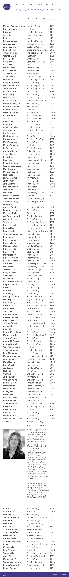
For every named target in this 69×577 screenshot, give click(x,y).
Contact (53, 4)
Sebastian (9, 130)
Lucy (10, 353)
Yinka (7, 263)
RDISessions (38, 4)
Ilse (9, 133)
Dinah (9, 97)
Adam (8, 320)
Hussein (11, 103)
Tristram (10, 88)
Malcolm (10, 187)
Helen (9, 514)
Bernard (10, 314)
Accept (64, 574)
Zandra (10, 403)
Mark (9, 169)
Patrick (9, 50)
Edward (10, 41)
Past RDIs (31, 19)
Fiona (8, 394)
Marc (9, 362)
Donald (11, 85)
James (9, 154)
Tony (11, 347)
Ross (10, 317)
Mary (10, 400)
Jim (7, 118)
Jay (8, 368)
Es (7, 148)
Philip (9, 406)
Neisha (10, 136)
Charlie (9, 374)
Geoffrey (11, 216)
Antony (11, 341)
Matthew (10, 91)
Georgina (12, 166)
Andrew (9, 207)
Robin (9, 308)
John (9, 44)
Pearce (12, 332)
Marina (9, 547)
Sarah (8, 293)
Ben (7, 287)
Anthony (10, 151)
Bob (9, 139)
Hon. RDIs (23, 19)
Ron (7, 32)
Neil (9, 523)
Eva (8, 278)
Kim (8, 38)
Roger (8, 305)
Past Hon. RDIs (41, 19)
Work (36, 425)
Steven (10, 29)
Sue (7, 62)
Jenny (9, 47)
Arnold (13, 418)
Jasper (10, 350)
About (17, 4)
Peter (8, 59)
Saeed (9, 568)
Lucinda (12, 106)
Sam (8, 237)
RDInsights (29, 4)
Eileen (8, 157)
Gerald (9, 415)
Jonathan (9, 269)
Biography (30, 425)
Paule (10, 127)
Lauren (9, 109)
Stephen (10, 284)
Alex (10, 344)
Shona (9, 231)
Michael (14, 26)
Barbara (11, 261)
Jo (8, 421)
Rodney (11, 296)
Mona (9, 100)
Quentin (9, 56)
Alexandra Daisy (10, 203)
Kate (7, 65)
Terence (12, 562)
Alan (9, 302)
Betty (9, 272)
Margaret (11, 82)
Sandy (9, 391)
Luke (9, 383)
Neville (9, 67)
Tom (8, 190)
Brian (7, 160)
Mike (10, 142)
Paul (8, 508)
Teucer (9, 553)
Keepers (50, 19)
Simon (10, 163)
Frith (7, 290)
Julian (9, 76)
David (11, 112)
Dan (9, 386)
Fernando (12, 210)
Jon (8, 35)
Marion (11, 145)
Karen (8, 365)
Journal (47, 4)
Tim (10, 53)
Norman (10, 178)
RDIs (22, 4)
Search (63, 4)
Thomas (13, 234)
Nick (8, 175)
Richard (9, 249)
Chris (8, 556)
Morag (12, 356)
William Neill (13, 281)
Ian (8, 79)
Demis (10, 225)
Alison (9, 73)
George (10, 219)
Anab (7, 275)
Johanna (11, 198)
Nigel (7, 192)
